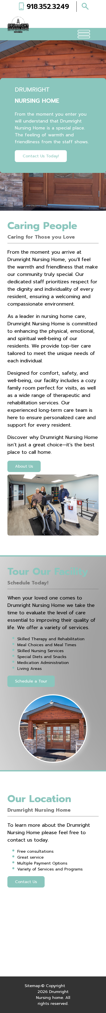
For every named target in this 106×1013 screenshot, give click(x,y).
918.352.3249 (48, 6)
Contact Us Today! (41, 156)
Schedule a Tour (31, 681)
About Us (24, 466)
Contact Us (26, 882)
